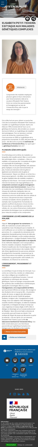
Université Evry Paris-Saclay (11, 9)
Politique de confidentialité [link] (25, 445)
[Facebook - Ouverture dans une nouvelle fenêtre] (10, 395)
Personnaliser (11, 445)
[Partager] (33, 19)
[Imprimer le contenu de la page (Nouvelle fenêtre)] (27, 19)
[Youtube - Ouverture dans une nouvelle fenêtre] (23, 395)
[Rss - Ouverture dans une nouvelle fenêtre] (28, 395)
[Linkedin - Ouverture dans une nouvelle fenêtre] (19, 395)
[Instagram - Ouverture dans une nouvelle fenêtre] (14, 395)
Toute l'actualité (9, 12)
